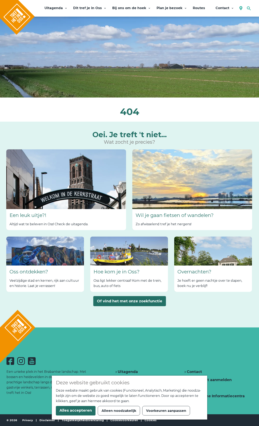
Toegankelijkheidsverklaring (83, 420)
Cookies (150, 420)
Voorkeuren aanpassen (166, 411)
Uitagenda (127, 372)
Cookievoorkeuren (124, 420)
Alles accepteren (75, 410)
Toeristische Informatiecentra (215, 396)
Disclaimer (47, 420)
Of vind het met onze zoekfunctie (129, 301)
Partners (194, 388)
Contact (194, 372)
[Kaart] (241, 8)
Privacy (27, 420)
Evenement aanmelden (209, 380)
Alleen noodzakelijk (119, 411)
